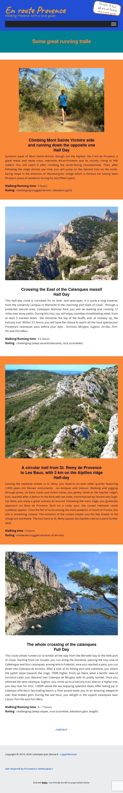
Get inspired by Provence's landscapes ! (29, 768)
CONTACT (61, 729)
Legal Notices (68, 754)
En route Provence (35, 10)
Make (45, 782)
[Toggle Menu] (113, 23)
